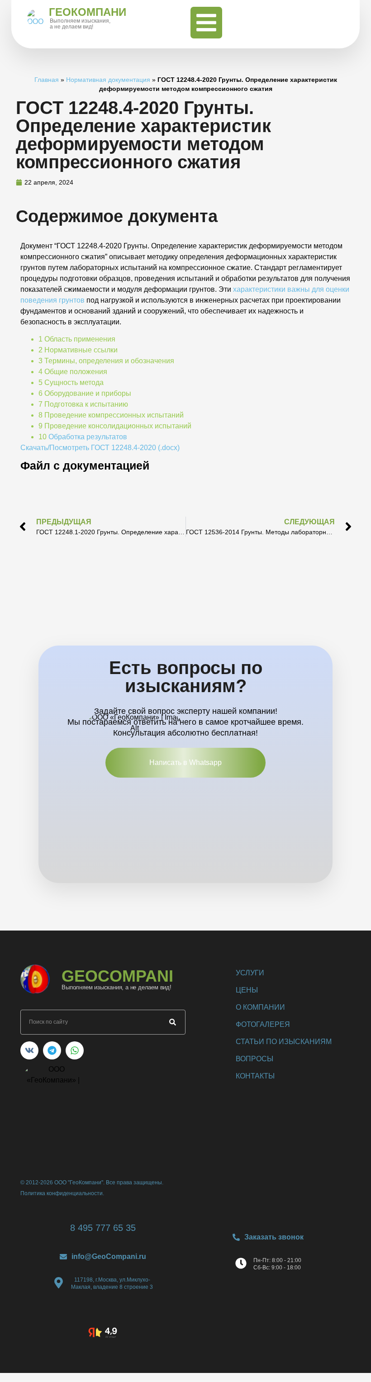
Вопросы (254, 1059)
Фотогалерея (263, 1024)
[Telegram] (52, 1050)
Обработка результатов (87, 437)
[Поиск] (172, 1022)
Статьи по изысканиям (284, 1041)
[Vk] (29, 1050)
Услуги (250, 973)
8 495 (103, 1228)
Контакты (255, 1076)
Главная (46, 79)
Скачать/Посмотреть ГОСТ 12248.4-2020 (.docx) (100, 447)
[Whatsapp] (75, 1050)
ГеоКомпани (87, 12)
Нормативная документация (108, 79)
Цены (247, 990)
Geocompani (117, 976)
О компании (260, 1007)
